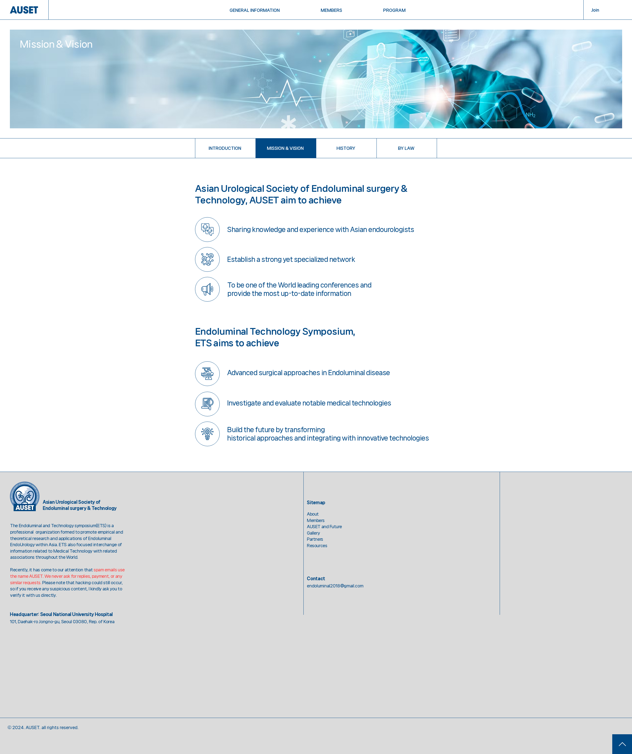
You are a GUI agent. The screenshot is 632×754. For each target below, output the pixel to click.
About (313, 514)
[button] (255, 10)
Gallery (313, 533)
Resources (317, 545)
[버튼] (622, 744)
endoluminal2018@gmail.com (335, 585)
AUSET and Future (324, 526)
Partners (315, 539)
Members (315, 520)
